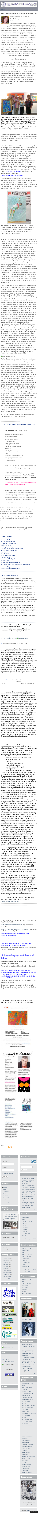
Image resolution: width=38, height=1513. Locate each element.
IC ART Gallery (26, 1401)
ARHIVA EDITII (26, 1250)
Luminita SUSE (25, 1468)
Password (4, 1167)
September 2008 (7, 1272)
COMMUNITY (26, 1258)
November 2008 (7, 1276)
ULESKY (24, 1462)
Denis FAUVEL (26, 1448)
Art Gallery (6, 1195)
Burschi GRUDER (26, 1391)
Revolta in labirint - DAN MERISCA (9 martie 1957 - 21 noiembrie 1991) (28, 1180)
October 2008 (6, 1274)
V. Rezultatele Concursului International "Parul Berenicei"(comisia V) (28, 1366)
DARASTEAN (25, 1442)
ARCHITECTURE (26, 1248)
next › (13, 1279)
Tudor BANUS (25, 1432)
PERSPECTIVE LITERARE (29, 1413)
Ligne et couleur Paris (27, 1397)
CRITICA (24, 1231)
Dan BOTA (24, 1438)
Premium (5, 1193)
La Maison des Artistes (27, 1393)
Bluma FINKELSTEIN (27, 1420)
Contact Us (6, 1203)
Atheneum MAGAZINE (27, 1399)
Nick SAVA (25, 1460)
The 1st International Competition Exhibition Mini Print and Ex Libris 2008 (28, 1346)
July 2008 (5, 1268)
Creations (6, 1191)
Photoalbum (6, 1197)
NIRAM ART (25, 1411)
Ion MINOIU (25, 1454)
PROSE (24, 1291)
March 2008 (6, 1260)
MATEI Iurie (25, 1302)
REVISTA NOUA (26, 1409)
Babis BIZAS (25, 1470)
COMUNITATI (25, 1227)
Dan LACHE (25, 1450)
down (11, 1147)
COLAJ (24, 1225)
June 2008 (5, 1266)
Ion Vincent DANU (26, 1440)
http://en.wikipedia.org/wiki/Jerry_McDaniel (14, 929)
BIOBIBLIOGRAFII (27, 1221)
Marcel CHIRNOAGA (27, 1387)
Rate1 (2, 1145)
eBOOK (24, 1264)
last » (29, 1240)
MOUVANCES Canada (27, 1407)
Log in (27, 1150)
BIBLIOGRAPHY (26, 1256)
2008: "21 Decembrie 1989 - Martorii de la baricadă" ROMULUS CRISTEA (28, 1351)
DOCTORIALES (26, 1233)
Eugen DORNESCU (27, 1446)
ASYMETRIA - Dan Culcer (28, 1405)
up (9, 1147)
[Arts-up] (8, 1303)
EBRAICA (24, 1235)
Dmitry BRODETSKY (27, 1436)
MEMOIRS (25, 1285)
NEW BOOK (25, 1287)
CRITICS (24, 1260)
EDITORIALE (25, 1266)
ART (11, 20)
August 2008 (6, 1270)
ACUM (24, 1403)
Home (5, 1187)
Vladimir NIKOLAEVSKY (28, 1456)
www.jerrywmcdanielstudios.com (11, 924)
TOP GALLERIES (26, 1294)
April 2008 (5, 1262)
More (35, 1209)
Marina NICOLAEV (27, 1472)
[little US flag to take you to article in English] (23, 638)
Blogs (4, 1199)
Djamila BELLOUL (26, 1434)
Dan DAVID (25, 1424)
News (4, 1189)
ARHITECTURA (26, 1217)
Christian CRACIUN (27, 1430)
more (35, 1373)
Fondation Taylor (26, 1395)
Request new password (7, 1173)
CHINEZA (24, 1223)
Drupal (28, 1510)
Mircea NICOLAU (26, 1458)
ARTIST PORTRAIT (27, 1254)
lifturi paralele (25, 1355)
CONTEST (24, 1229)
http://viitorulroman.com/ (9, 901)
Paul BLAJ (24, 1417)
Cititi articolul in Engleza (9, 638)
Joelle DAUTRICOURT (27, 1444)
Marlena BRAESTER (27, 1422)
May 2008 (5, 1264)
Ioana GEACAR (26, 1415)
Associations (6, 1201)
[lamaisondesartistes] (9, 1293)
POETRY (24, 1289)
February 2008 (6, 1258)
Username (5, 1161)
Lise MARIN (25, 1389)
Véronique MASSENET (27, 1452)
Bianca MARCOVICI (27, 1426)
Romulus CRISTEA (26, 1428)
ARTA (23, 1219)
